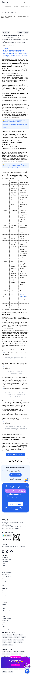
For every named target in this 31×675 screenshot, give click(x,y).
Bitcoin (20, 654)
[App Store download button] (7, 539)
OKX (15, 642)
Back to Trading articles (12, 12)
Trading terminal (6, 581)
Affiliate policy (5, 626)
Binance (9, 634)
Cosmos (25, 656)
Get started (15, 664)
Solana (10, 669)
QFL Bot (5, 570)
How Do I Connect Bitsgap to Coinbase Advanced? (15, 53)
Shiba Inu (5, 669)
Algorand (9, 651)
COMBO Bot (6, 574)
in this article (21, 335)
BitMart (10, 644)
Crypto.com (16, 637)
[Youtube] (7, 551)
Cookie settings (6, 629)
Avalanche (22, 651)
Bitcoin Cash (5, 656)
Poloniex (20, 642)
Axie (4, 654)
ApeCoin (16, 651)
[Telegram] (3, 551)
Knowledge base (6, 592)
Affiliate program (6, 608)
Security (4, 606)
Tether (16, 669)
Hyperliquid (20, 639)
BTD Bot (5, 566)
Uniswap (5, 671)
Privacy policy (5, 620)
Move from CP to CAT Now (15, 454)
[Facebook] (11, 551)
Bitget (20, 634)
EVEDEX (23, 637)
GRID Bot (5, 561)
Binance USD (14, 654)
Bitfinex (15, 634)
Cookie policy (5, 624)
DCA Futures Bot (7, 576)
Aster (4, 634)
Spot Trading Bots (6, 559)
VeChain (11, 671)
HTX (15, 639)
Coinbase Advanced (7, 637)
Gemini (9, 639)
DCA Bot (5, 563)
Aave (4, 651)
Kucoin (9, 642)
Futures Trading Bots (7, 572)
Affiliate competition (7, 611)
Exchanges (4, 595)
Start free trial (15, 474)
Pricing (3, 585)
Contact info (5, 613)
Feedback (4, 599)
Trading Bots (5, 557)
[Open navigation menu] (27, 2)
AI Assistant (4, 579)
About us (4, 604)
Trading (20, 32)
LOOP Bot (5, 568)
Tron (21, 669)
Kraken (4, 642)
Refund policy (5, 622)
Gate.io (4, 639)
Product (26, 32)
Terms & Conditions (6, 618)
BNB (8, 654)
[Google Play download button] (7, 535)
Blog (3, 590)
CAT (11, 341)
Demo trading (5, 583)
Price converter (6, 597)
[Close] (29, 657)
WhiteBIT (5, 644)
